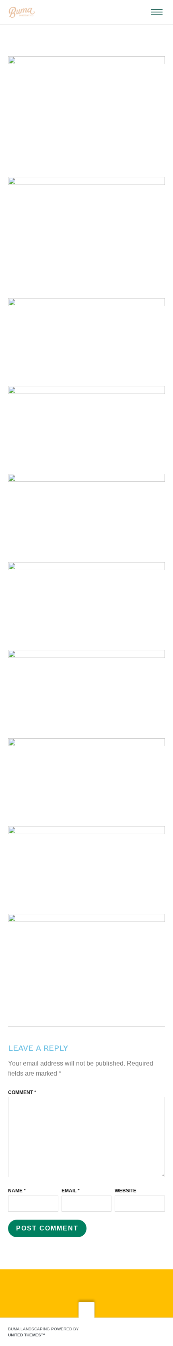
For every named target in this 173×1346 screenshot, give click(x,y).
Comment (22, 1092)
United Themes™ (26, 1335)
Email (71, 1191)
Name (17, 1191)
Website (125, 1191)
